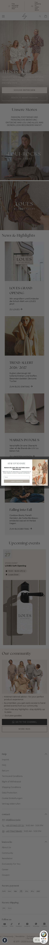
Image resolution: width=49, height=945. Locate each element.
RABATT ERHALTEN (17, 481)
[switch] (44, 941)
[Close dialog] (46, 461)
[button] (5, 940)
